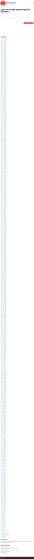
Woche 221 (3, 207)
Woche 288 (3, 107)
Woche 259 (3, 150)
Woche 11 (2, 515)
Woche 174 (3, 275)
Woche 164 (3, 290)
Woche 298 (3, 92)
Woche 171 (2, 280)
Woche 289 (3, 105)
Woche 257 (3, 153)
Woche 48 (2, 463)
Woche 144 (3, 320)
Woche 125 (3, 348)
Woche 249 (3, 165)
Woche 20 (2, 505)
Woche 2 (2, 529)
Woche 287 (3, 108)
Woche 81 (2, 414)
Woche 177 (3, 271)
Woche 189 (3, 253)
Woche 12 (2, 514)
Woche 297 (3, 93)
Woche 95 (2, 393)
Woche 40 (2, 475)
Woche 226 (3, 199)
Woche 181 (3, 265)
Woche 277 (3, 123)
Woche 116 (2, 362)
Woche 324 (3, 53)
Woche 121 (2, 354)
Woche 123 (3, 351)
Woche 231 (3, 192)
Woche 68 (2, 433)
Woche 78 (2, 418)
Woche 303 (3, 84)
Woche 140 (3, 326)
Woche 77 (2, 420)
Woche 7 (2, 521)
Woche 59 (2, 447)
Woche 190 (3, 251)
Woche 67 (2, 435)
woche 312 (3, 71)
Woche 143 (3, 321)
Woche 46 (2, 466)
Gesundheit (2, 536)
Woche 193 (3, 247)
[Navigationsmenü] (32, 3)
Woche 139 (3, 327)
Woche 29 (2, 491)
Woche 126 (3, 347)
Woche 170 (3, 281)
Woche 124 (3, 350)
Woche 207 (3, 226)
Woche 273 (3, 129)
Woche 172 (3, 278)
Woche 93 (2, 396)
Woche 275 (3, 126)
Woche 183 (3, 262)
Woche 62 (2, 442)
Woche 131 (2, 339)
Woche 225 (3, 201)
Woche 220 (3, 208)
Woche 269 (3, 135)
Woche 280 (3, 119)
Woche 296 (3, 95)
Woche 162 (3, 293)
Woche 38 (2, 478)
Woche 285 (3, 111)
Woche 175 (3, 274)
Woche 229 (3, 195)
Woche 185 (3, 259)
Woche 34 (2, 484)
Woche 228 (3, 196)
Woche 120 (3, 356)
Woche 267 (3, 138)
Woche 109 (3, 372)
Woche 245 (3, 171)
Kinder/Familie (3, 533)
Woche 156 (3, 302)
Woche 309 (3, 75)
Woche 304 (3, 83)
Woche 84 (2, 409)
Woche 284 (3, 113)
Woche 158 (3, 299)
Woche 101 (3, 384)
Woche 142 (3, 323)
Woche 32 (2, 487)
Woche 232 (3, 190)
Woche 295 (3, 96)
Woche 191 (2, 250)
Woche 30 (2, 490)
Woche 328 (3, 47)
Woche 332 (3, 41)
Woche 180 (3, 266)
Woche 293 (3, 99)
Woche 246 (3, 169)
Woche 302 (3, 86)
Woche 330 (3, 44)
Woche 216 (3, 214)
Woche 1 (2, 530)
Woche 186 (3, 257)
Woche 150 (3, 311)
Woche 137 (3, 330)
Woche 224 (3, 202)
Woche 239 (3, 180)
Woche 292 (3, 101)
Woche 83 (2, 411)
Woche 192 (3, 248)
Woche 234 (3, 187)
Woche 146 (3, 317)
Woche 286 (3, 110)
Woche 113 (2, 366)
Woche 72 (2, 427)
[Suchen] (32, 34)
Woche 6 (2, 523)
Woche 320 (3, 59)
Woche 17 (2, 509)
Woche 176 (3, 272)
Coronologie (3, 38)
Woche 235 (3, 186)
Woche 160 (3, 296)
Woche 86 (2, 406)
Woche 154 (3, 305)
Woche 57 (2, 450)
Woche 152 (3, 308)
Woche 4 (2, 526)
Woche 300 (3, 89)
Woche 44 (2, 469)
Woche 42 (2, 472)
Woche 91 (2, 399)
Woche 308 (3, 77)
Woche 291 (3, 102)
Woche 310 (3, 74)
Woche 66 (2, 436)
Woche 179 (3, 268)
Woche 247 (3, 168)
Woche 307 (3, 78)
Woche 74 (2, 424)
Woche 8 (2, 520)
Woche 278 (3, 122)
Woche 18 (2, 508)
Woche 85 (2, 408)
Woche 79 (2, 417)
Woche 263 (3, 144)
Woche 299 (3, 90)
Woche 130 (3, 341)
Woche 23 (2, 500)
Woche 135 (3, 333)
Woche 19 (2, 506)
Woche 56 (2, 451)
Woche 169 (3, 283)
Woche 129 (3, 342)
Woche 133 (3, 336)
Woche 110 (3, 371)
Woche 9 (2, 518)
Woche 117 (2, 360)
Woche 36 (2, 481)
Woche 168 (3, 284)
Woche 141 (3, 324)
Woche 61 (2, 444)
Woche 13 (2, 512)
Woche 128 (3, 344)
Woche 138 (3, 329)
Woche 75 (2, 423)
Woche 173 (3, 277)
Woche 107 (3, 375)
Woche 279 (3, 120)
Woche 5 (2, 524)
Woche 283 (3, 114)
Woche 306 (3, 80)
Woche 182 (3, 263)
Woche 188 (3, 254)
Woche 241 (3, 177)
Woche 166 (3, 287)
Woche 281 (3, 117)
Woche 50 (2, 460)
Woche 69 (2, 432)
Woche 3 (2, 527)
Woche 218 (3, 211)
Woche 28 (2, 493)
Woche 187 (3, 256)
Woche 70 (2, 430)
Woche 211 (2, 220)
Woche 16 (2, 511)
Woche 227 (3, 198)
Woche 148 (3, 314)
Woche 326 (3, 50)
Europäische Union (4, 535)
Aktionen (2, 532)
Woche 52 (2, 457)
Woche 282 (3, 116)
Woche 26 (2, 496)
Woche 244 (3, 172)
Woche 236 (3, 184)
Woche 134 (3, 335)
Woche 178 (3, 269)
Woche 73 (2, 426)
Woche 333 (3, 40)
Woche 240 (3, 178)
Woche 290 (3, 104)
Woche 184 (3, 260)
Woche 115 (2, 363)
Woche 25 (2, 497)
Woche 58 (2, 448)
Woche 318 (3, 62)
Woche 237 (3, 183)
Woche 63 (2, 441)
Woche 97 (2, 390)
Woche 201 (3, 235)
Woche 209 (3, 223)
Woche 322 (3, 56)
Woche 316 (3, 65)
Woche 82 (2, 412)
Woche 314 (3, 68)
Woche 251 (3, 162)
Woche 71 (2, 429)
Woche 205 (3, 229)
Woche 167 (3, 286)
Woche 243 (3, 174)
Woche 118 (3, 359)
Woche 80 (2, 415)
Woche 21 (2, 503)
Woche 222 (3, 205)
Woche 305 (3, 81)
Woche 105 (3, 378)
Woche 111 (2, 369)
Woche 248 (3, 166)
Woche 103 (3, 381)
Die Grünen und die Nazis (5, 551)
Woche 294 (3, 98)
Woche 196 (3, 242)
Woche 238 (3, 181)
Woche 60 (2, 445)
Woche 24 (2, 499)
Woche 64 (2, 439)
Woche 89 (2, 402)
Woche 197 (3, 241)
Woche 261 (3, 147)
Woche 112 (2, 368)
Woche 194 (3, 245)
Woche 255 (3, 156)
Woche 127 (3, 345)
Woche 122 (3, 353)
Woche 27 (2, 494)
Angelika (3, 13)
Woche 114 (3, 365)
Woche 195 (3, 244)
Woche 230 (3, 193)
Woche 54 (2, 454)
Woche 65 (2, 438)
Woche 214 (3, 217)
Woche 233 (3, 189)
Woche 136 (3, 332)
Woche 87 (2, 405)
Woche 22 (2, 502)
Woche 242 (3, 175)
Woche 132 (3, 338)
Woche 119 (2, 357)
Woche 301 (3, 87)
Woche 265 (3, 141)
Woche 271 (3, 132)
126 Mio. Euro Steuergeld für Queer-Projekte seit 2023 (10, 548)
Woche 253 (3, 159)
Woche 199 (3, 238)
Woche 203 (3, 232)
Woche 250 (3, 163)
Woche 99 (2, 387)
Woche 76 (2, 421)
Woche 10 (2, 517)
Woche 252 (3, 160)
